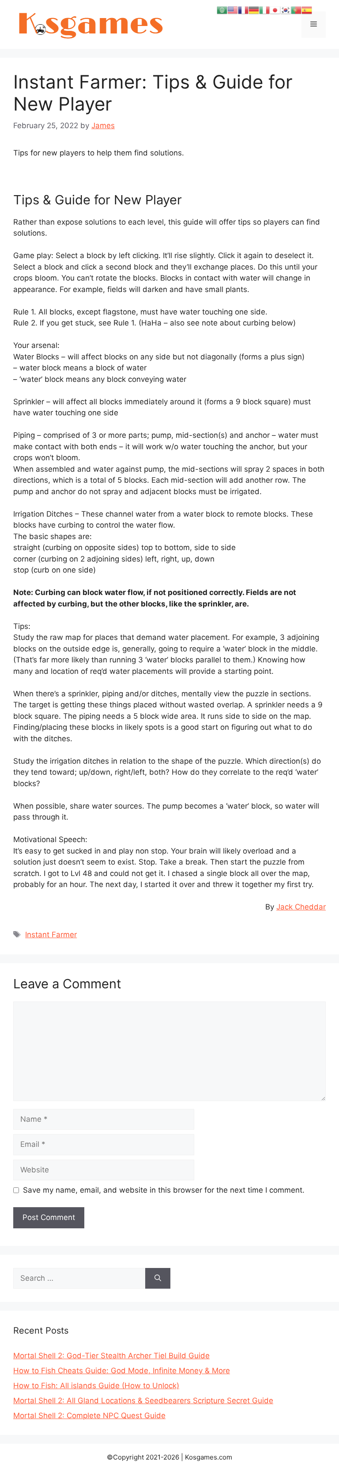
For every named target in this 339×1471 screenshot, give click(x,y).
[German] (254, 9)
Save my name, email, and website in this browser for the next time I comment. (164, 1190)
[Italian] (264, 9)
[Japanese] (275, 9)
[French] (243, 9)
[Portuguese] (296, 9)
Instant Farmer (51, 934)
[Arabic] (222, 9)
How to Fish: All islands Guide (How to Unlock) (96, 1385)
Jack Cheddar (301, 906)
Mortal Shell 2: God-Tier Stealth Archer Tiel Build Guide (111, 1355)
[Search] (157, 1278)
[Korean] (285, 9)
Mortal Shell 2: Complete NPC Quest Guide (89, 1415)
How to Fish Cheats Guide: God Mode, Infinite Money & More (121, 1370)
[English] (232, 9)
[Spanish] (306, 9)
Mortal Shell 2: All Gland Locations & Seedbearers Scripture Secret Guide (143, 1400)
